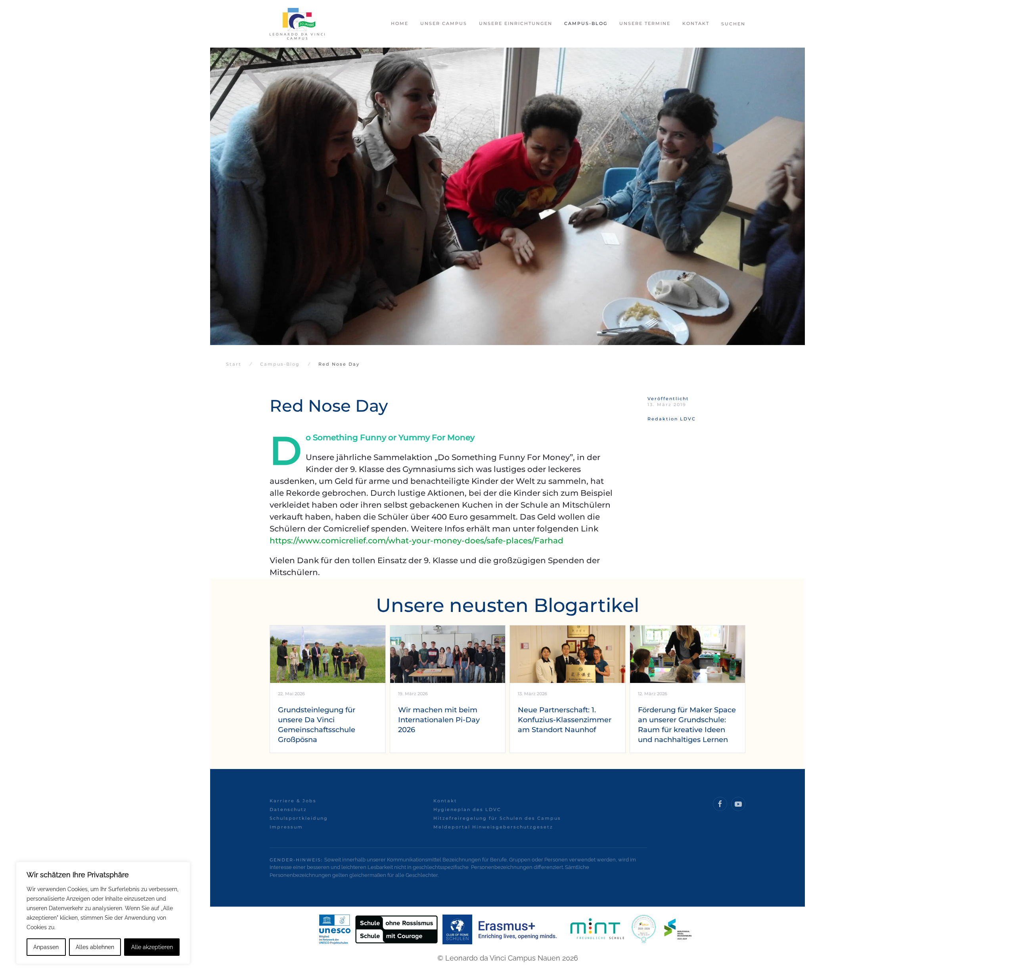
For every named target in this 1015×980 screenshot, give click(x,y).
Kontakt (445, 801)
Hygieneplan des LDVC (467, 809)
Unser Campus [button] (443, 23)
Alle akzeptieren (152, 947)
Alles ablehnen (95, 947)
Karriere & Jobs (293, 801)
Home (399, 23)
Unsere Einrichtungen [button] (515, 23)
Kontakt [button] (695, 23)
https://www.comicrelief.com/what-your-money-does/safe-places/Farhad (416, 540)
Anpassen (46, 947)
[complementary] (103, 913)
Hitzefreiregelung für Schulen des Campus (497, 818)
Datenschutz (288, 809)
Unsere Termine (644, 23)
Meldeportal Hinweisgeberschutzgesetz (493, 827)
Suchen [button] (733, 24)
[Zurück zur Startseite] (297, 24)
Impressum (286, 827)
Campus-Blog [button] (585, 23)
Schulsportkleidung (299, 818)
